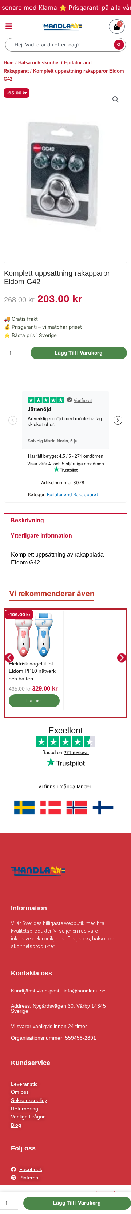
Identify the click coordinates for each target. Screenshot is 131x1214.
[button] (115, 99)
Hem (9, 62)
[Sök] (119, 45)
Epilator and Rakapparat (72, 494)
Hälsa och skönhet (39, 62)
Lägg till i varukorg (79, 353)
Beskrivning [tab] (27, 520)
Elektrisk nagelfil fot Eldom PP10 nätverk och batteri (32, 671)
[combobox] (60, 45)
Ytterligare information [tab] (41, 536)
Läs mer (34, 700)
